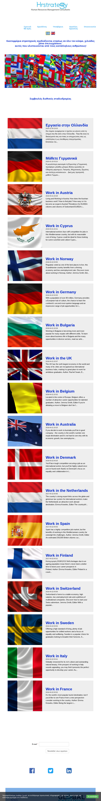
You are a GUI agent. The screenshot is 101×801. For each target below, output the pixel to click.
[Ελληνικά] (47, 33)
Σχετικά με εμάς (27, 27)
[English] (53, 33)
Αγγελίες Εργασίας (73, 27)
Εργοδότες (42, 26)
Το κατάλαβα (92, 796)
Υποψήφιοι (58, 26)
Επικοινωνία (90, 26)
